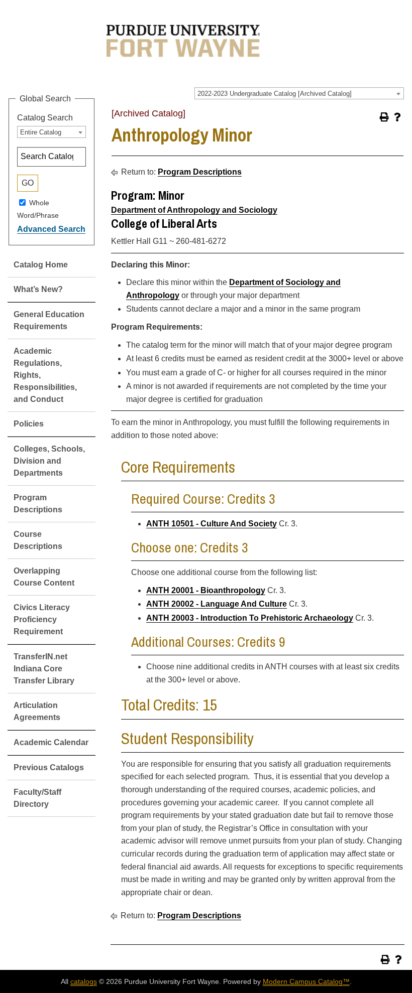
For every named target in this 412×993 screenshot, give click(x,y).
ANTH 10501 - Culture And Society (211, 523)
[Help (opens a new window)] (397, 116)
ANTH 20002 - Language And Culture (216, 604)
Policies (29, 423)
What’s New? (38, 289)
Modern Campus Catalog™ (306, 981)
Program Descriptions (200, 172)
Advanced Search (51, 229)
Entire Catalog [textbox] (40, 132)
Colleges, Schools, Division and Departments (49, 461)
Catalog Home (41, 264)
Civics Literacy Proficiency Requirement (42, 619)
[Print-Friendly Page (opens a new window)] (384, 116)
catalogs (83, 981)
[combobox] (299, 93)
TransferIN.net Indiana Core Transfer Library (44, 668)
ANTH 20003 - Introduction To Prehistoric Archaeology (249, 618)
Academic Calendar (51, 742)
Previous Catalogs (49, 767)
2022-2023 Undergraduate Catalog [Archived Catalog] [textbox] (274, 93)
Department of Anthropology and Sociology (194, 210)
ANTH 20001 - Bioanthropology (205, 590)
